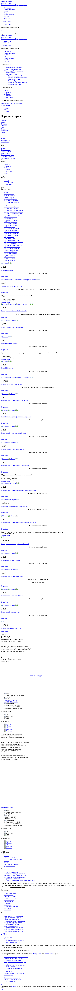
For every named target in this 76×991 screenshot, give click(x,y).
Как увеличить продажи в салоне (14, 877)
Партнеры (7, 905)
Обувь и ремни (9, 97)
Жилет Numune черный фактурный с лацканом (16, 417)
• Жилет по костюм (10, 223)
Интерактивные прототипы (13, 968)
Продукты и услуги (10, 893)
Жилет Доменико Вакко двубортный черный (15, 544)
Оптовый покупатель (11, 872)
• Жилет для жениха (10, 222)
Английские (5, 142)
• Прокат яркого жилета (11, 248)
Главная (6, 108)
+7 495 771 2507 (6, 21)
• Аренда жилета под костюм (13, 212)
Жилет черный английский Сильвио (12, 327)
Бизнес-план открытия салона (13, 916)
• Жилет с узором (9, 227)
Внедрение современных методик (15, 962)
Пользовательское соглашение (14, 940)
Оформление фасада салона (13, 922)
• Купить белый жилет (11, 235)
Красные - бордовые (7, 155)
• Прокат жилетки (10, 243)
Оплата (6, 16)
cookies (13, 986)
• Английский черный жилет (13, 210)
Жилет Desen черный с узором (10, 560)
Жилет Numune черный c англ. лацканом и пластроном (18, 490)
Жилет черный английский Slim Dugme (13, 433)
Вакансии (7, 908)
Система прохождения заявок (13, 931)
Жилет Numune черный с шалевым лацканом (15, 465)
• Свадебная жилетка (11, 250)
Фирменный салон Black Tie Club (15, 875)
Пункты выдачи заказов (12, 942)
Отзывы (7, 11)
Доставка (7, 18)
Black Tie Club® (6, 3)
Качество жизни (9, 966)
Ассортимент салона (11, 926)
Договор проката (9, 866)
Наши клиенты (9, 900)
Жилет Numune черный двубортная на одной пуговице (18, 522)
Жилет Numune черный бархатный (12, 576)
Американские (5, 140)
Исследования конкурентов (13, 960)
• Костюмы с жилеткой (11, 233)
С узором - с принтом (7, 156)
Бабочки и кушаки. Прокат (16, 76)
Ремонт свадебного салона (12, 919)
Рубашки (7, 94)
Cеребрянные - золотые (8, 158)
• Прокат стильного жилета (13, 245)
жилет (6, 205)
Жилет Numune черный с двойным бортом (14, 400)
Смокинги (7, 92)
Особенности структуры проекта (14, 965)
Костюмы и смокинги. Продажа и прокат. (14, 5)
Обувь (3, 132)
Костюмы (7, 90)
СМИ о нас (7, 903)
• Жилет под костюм (10, 225)
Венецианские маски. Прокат (17, 82)
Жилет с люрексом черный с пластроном (14, 506)
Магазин (3, 120)
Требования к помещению (12, 917)
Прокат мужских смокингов (13, 67)
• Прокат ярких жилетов (12, 247)
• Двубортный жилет (11, 220)
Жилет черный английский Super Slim (13, 449)
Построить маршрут (35, 676)
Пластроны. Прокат (14, 79)
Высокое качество (10, 981)
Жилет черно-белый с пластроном (11, 384)
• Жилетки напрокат (10, 230)
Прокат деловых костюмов (12, 69)
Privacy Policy (37, 954)
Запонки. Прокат (13, 81)
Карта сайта (8, 937)
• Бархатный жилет (10, 217)
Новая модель (8, 971)
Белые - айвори (5, 153)
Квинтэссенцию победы (12, 978)
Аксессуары (8, 95)
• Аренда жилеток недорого (13, 213)
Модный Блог (8, 901)
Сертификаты (8, 895)
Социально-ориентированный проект (16, 957)
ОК (2, 989)
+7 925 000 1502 (6, 24)
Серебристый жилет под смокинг (11, 286)
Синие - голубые (6, 151)
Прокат (3, 122)
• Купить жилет (9, 237)
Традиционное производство (13, 958)
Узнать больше (5, 302)
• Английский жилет (11, 208)
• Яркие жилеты (9, 260)
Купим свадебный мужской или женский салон (19, 880)
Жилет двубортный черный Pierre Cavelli (14, 311)
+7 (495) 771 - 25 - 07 (11, 700)
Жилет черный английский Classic (12, 596)
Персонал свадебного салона (13, 927)
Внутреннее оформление (12, 924)
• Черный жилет (9, 257)
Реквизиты (7, 939)
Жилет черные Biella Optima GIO (11, 628)
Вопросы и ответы (10, 898)
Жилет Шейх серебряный (9, 343)
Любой (3, 138)
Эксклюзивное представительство (15, 874)
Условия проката (9, 9)
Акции (6, 861)
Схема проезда (9, 14)
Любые (6, 111)
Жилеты (7, 110)
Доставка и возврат (10, 857)
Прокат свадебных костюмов (13, 71)
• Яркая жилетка (9, 258)
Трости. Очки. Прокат (15, 84)
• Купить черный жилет (11, 238)
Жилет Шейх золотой (7, 270)
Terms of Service (49, 954)
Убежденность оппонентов (13, 979)
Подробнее (4, 276)
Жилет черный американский (10, 612)
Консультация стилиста (11, 864)
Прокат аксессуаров (10, 74)
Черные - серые (5, 150)
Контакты (7, 910)
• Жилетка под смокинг (11, 228)
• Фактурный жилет (10, 252)
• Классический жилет (11, 232)
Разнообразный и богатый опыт (14, 973)
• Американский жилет (11, 207)
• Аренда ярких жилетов (12, 215)
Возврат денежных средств (13, 859)
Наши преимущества (11, 906)
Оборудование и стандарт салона (14, 921)
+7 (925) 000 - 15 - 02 (11, 702)
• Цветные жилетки (10, 253)
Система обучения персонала (13, 929)
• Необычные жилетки (11, 240)
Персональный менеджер (12, 879)
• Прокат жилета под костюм (13, 242)
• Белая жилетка (9, 218)
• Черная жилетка (9, 255)
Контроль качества (10, 896)
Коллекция (7, 8)
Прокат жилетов (9, 72)
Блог (5, 13)
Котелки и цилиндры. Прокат (17, 77)
